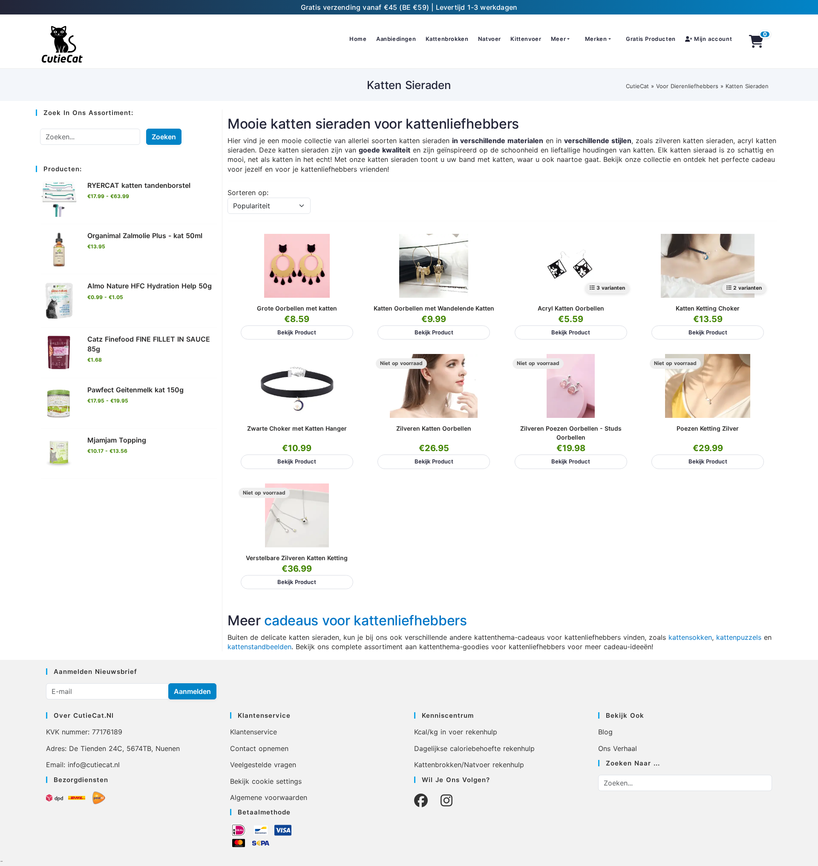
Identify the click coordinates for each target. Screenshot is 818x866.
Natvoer (489, 38)
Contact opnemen (259, 748)
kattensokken (690, 637)
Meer (558, 38)
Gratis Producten (651, 38)
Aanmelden (192, 691)
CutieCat (637, 86)
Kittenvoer (525, 38)
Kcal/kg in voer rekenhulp (455, 732)
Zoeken (164, 136)
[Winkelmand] (756, 41)
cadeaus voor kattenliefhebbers (365, 620)
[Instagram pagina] (446, 800)
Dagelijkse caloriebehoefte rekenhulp (474, 748)
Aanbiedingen (396, 38)
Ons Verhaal (617, 748)
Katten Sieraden (747, 86)
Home (357, 38)
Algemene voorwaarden (268, 797)
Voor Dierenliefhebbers (687, 86)
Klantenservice (253, 732)
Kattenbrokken (447, 38)
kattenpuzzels (738, 637)
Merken (596, 38)
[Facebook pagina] (421, 800)
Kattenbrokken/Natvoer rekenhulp (469, 764)
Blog (605, 732)
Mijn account (712, 38)
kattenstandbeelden (259, 646)
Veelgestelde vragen (263, 764)
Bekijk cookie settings (266, 781)
